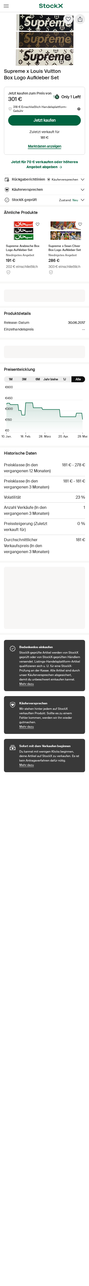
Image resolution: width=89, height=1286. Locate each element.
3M (24, 379)
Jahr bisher (51, 379)
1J (64, 379)
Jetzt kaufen (45, 120)
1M (11, 379)
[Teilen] (80, 19)
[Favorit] (68, 19)
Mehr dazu (49, 684)
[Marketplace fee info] (79, 109)
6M (38, 379)
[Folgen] (38, 224)
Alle (78, 379)
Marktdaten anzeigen (44, 146)
